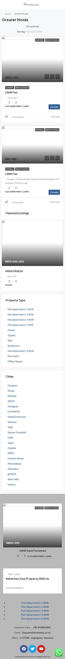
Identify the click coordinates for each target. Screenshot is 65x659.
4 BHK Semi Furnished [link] (32, 550)
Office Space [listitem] (15, 361)
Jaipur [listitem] (11, 442)
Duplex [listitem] (11, 335)
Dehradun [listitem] (13, 468)
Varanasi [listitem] (12, 421)
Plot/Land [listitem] (13, 356)
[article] (32, 255)
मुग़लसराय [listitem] (12, 473)
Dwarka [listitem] (12, 447)
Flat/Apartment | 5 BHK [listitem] (21, 350)
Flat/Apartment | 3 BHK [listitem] (21, 309)
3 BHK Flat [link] (11, 92)
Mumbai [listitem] (12, 395)
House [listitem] (11, 329)
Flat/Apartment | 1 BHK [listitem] (20, 324)
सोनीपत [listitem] (11, 453)
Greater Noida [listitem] (15, 458)
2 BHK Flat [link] (11, 174)
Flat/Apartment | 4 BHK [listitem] (21, 319)
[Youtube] (41, 649)
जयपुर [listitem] (10, 427)
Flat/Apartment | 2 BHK (35, 606)
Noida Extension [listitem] (17, 416)
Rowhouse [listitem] (13, 345)
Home (8, 14)
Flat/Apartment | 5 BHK (35, 618)
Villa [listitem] (10, 340)
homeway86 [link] (18, 117)
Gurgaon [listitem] (12, 385)
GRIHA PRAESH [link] (14, 271)
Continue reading (14, 587)
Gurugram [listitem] (13, 406)
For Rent (40, 40)
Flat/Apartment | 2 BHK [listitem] (21, 314)
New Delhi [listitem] (13, 479)
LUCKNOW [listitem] (14, 411)
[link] (32, 59)
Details (54, 106)
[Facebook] (24, 649)
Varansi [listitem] (11, 484)
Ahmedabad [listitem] (14, 463)
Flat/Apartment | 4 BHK (35, 614)
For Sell (40, 130)
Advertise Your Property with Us (27, 578)
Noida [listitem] (11, 390)
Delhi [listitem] (10, 437)
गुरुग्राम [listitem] (11, 401)
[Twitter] (32, 649)
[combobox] (37, 31)
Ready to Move (52, 40)
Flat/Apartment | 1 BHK (35, 602)
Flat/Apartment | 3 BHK (35, 610)
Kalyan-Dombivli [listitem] (17, 432)
